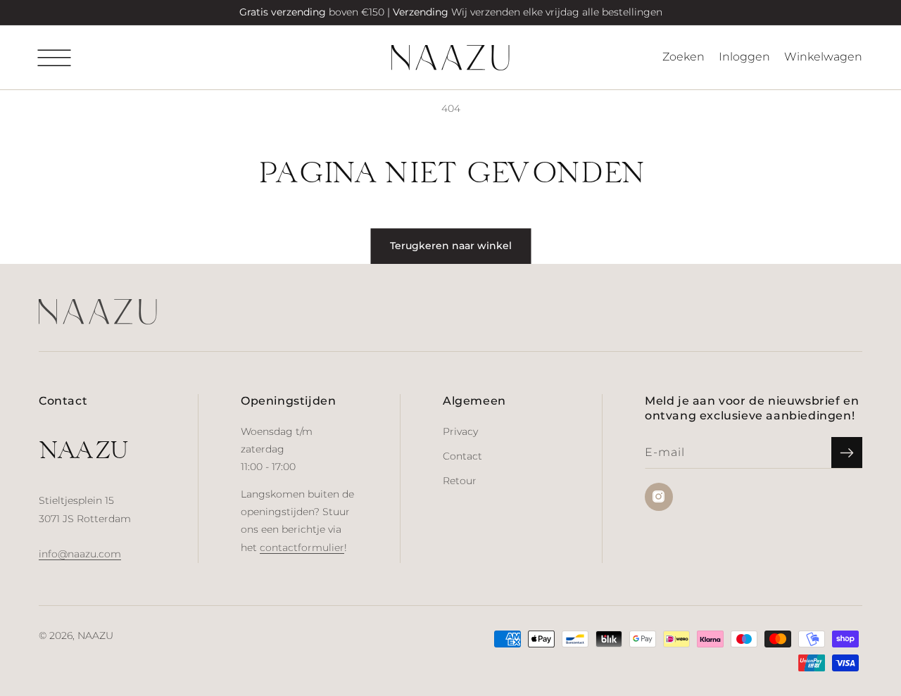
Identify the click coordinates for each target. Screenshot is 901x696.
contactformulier (302, 547)
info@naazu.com (80, 554)
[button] (54, 57)
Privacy (460, 431)
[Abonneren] (846, 452)
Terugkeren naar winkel (451, 245)
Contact (462, 456)
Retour (460, 480)
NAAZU (95, 635)
